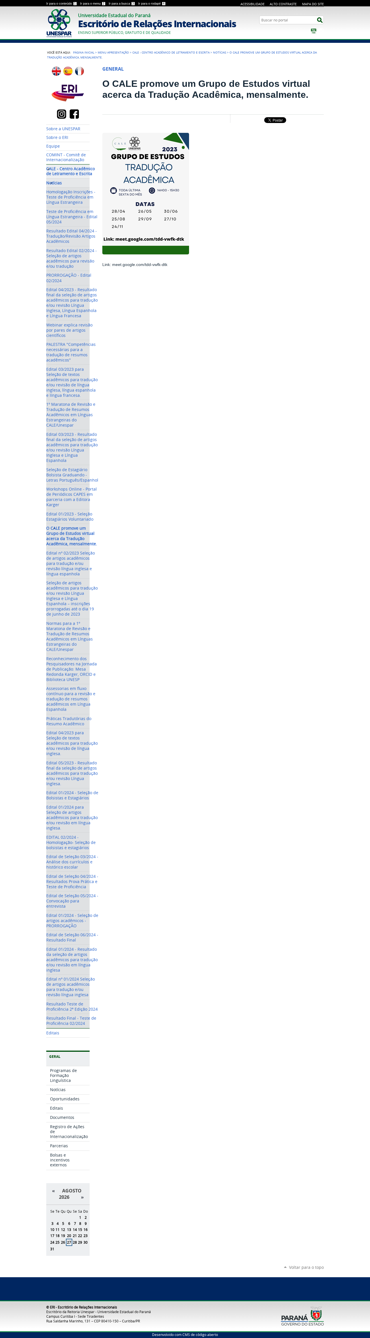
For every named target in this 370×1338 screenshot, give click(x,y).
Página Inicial (83, 52)
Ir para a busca (121, 3)
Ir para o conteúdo (61, 3)
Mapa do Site (313, 4)
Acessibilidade (252, 4)
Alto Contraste (283, 4)
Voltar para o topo (306, 1267)
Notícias (219, 52)
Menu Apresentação (113, 52)
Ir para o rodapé (151, 3)
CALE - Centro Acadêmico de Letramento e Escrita (171, 52)
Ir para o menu (92, 3)
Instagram (321, 31)
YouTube (314, 31)
